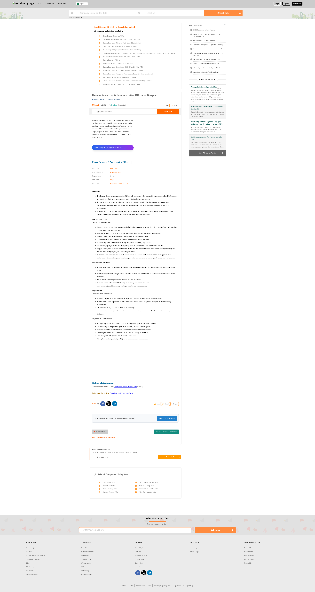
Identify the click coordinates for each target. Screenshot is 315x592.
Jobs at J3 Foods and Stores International (206, 63)
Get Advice (49, 4)
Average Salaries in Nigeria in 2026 (204, 87)
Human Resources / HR (119, 183)
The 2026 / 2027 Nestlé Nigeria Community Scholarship (207, 108)
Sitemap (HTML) (141, 555)
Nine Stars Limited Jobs (147, 492)
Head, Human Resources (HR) (113, 36)
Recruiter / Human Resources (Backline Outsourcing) (121, 84)
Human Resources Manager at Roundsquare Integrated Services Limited (128, 74)
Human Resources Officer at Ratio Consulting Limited (122, 43)
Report (175, 404)
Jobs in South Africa (250, 559)
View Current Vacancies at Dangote (103, 437)
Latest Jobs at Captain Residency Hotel (206, 72)
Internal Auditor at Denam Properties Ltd (206, 59)
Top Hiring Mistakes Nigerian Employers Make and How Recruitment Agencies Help (207, 123)
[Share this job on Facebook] (102, 403)
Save (167, 105)
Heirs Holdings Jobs (110, 489)
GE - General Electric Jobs (148, 482)
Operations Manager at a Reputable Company (208, 44)
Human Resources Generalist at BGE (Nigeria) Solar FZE (123, 67)
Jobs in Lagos (194, 548)
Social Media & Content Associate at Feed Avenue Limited (207, 35)
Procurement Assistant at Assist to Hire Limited (208, 49)
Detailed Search (74, 17)
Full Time (114, 168)
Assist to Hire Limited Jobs (148, 489)
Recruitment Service (87, 552)
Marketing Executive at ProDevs (204, 40)
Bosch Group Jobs (109, 486)
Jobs (39, 4)
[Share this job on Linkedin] (114, 403)
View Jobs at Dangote (113, 99)
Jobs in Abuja (194, 552)
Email (176, 105)
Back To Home (101, 432)
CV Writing (30, 567)
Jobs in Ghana (248, 548)
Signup (286, 4)
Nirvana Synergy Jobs (110, 492)
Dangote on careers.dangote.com (125, 387)
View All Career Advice (207, 153)
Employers (297, 4)
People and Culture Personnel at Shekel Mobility (120, 46)
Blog (28, 563)
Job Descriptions (86, 574)
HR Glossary (85, 571)
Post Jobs (62, 4)
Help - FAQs (139, 563)
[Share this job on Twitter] (108, 403)
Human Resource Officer (111, 60)
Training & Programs (33, 559)
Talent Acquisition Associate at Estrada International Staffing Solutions (127, 81)
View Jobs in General (98, 99)
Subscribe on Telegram (167, 418)
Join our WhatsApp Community (166, 432)
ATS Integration (86, 563)
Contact (131, 586)
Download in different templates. (121, 393)
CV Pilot (29, 552)
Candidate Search (86, 559)
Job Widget (139, 548)
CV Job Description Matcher (35, 555)
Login (277, 4)
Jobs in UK (247, 563)
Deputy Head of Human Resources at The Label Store (121, 39)
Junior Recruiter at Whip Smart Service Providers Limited (123, 70)
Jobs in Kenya (248, 552)
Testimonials (139, 559)
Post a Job (84, 548)
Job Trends (29, 571)
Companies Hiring (32, 574)
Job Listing (30, 548)
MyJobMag (189, 586)
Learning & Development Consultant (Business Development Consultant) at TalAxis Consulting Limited (139, 53)
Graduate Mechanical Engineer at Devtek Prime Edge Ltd (209, 54)
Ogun (112, 180)
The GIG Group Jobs (146, 486)
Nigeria (82, 4)
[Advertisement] (158, 136)
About (124, 586)
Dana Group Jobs (109, 482)
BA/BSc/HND (115, 172)
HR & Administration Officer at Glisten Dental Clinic (121, 57)
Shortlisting (85, 555)
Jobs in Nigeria (249, 555)
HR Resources (85, 567)
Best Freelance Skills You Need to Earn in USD (206, 138)
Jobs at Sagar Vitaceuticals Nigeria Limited (207, 68)
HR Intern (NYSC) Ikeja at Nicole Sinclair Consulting (122, 50)
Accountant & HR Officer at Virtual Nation (118, 64)
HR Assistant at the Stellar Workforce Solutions (119, 77)
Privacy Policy (140, 586)
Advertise (138, 567)
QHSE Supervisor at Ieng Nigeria (204, 30)
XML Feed (138, 552)
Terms (149, 586)
